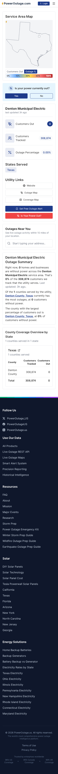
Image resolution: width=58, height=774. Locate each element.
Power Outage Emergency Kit (21, 529)
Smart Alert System (15, 463)
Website (31, 185)
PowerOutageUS (17, 424)
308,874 (31, 372)
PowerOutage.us (17, 430)
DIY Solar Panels (13, 566)
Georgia (7, 630)
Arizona (7, 607)
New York (9, 612)
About (6, 500)
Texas (11, 169)
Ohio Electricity (12, 678)
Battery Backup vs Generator (20, 661)
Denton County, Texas (19, 295)
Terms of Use (29, 745)
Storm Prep (9, 523)
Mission (7, 506)
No (41, 95)
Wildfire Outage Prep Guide (19, 541)
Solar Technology (13, 572)
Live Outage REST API (16, 451)
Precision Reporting (15, 469)
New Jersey (10, 624)
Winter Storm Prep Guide (18, 535)
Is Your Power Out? (31, 215)
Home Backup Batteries (17, 650)
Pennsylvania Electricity (17, 690)
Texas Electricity (13, 673)
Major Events (11, 512)
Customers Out (15, 71)
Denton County (12, 372)
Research (8, 517)
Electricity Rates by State (18, 667)
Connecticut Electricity (16, 707)
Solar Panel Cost (13, 578)
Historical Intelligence (16, 474)
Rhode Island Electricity (17, 702)
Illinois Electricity (13, 684)
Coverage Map (31, 199)
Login (45, 3)
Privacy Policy (29, 749)
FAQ (5, 494)
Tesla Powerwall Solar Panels (20, 584)
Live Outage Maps (14, 457)
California (8, 589)
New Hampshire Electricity (19, 696)
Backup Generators (14, 655)
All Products (10, 446)
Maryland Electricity (15, 713)
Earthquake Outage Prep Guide (22, 546)
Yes (16, 95)
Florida (7, 601)
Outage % (30, 71)
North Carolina (12, 618)
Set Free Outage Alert (30, 208)
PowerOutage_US (17, 418)
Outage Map (31, 192)
